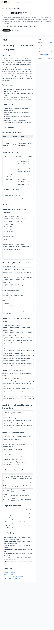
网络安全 (20, 26)
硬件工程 (8, 8)
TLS (7, 26)
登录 (53, 2)
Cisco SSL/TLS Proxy (8, 574)
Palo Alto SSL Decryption (9, 572)
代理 (30, 26)
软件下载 (17, 2)
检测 (11, 26)
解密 (15, 26)
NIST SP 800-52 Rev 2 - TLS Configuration (13, 576)
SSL (4, 26)
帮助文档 (23, 2)
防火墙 (25, 26)
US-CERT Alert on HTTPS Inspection (12, 578)
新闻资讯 (30, 2)
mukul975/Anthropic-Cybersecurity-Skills (46, 55)
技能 (3, 8)
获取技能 (7, 30)
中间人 (34, 26)
